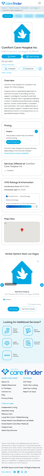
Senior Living (14, 8)
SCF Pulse (27, 382)
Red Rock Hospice (22, 292)
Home (4, 8)
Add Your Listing (30, 388)
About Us (5, 382)
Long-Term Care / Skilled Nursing (15, 417)
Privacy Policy (7, 398)
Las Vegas (34, 8)
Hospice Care (7, 427)
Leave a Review (8, 65)
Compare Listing (35, 304)
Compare (11, 69)
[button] (12, 56)
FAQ (3, 395)
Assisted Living (8, 411)
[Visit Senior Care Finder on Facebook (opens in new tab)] (15, 472)
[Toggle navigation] (39, 3)
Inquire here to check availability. (16, 153)
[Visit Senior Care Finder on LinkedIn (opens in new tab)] (18, 472)
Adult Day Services (9, 430)
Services (29, 16)
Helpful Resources (9, 385)
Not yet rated (7, 61)
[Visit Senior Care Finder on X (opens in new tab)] (22, 472)
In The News (6, 388)
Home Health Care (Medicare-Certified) (17, 420)
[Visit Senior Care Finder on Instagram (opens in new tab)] (26, 472)
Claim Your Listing (30, 385)
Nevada (24, 8)
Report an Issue (29, 392)
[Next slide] (42, 285)
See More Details (28, 309)
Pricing (18, 16)
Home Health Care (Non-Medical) (15, 424)
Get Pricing (34, 56)
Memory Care (7, 414)
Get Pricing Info (13, 142)
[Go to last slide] (2, 285)
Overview (7, 16)
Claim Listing (6, 73)
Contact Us (6, 392)
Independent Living (9, 407)
